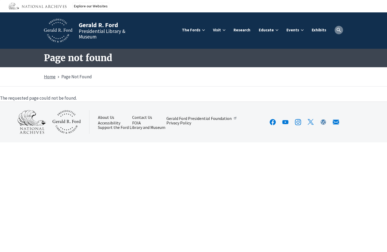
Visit (217, 29)
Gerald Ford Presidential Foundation (199, 118)
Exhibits (319, 29)
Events (292, 29)
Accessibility (109, 123)
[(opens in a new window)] (273, 122)
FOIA (136, 123)
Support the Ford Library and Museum (131, 127)
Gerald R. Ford (98, 25)
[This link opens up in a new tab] (32, 122)
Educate (266, 29)
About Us (106, 117)
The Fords (191, 29)
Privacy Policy (178, 123)
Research (242, 29)
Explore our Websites (91, 6)
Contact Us (142, 117)
